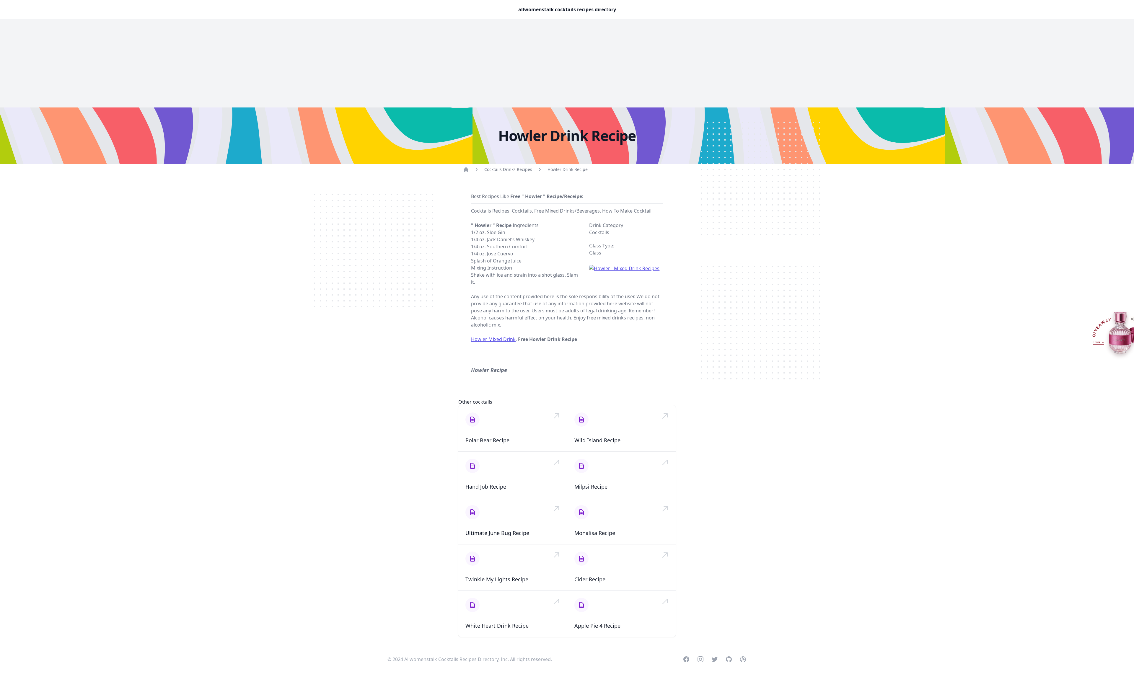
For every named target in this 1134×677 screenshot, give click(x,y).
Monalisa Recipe (594, 532)
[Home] (466, 169)
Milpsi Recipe (590, 486)
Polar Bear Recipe (487, 440)
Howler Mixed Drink (493, 339)
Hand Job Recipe (485, 486)
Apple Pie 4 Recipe (597, 625)
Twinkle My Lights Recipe (496, 579)
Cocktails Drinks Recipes (508, 169)
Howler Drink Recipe (568, 169)
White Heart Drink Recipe (497, 625)
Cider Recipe (589, 579)
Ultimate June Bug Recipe (497, 532)
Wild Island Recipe (597, 440)
